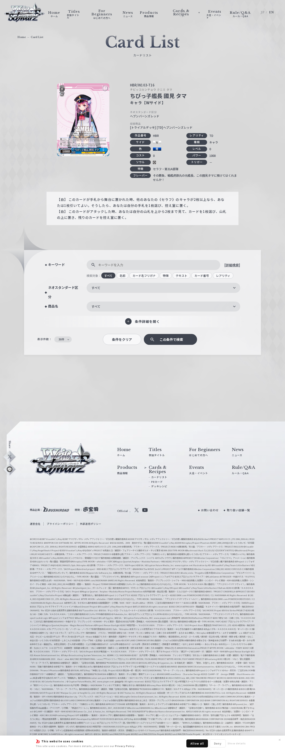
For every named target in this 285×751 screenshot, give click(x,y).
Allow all (197, 743)
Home (21, 37)
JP (262, 12)
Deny (218, 743)
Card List (37, 37)
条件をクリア (122, 339)
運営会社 (35, 523)
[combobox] (163, 288)
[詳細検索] (232, 265)
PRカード (157, 481)
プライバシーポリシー (60, 523)
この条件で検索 (171, 339)
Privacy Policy (125, 746)
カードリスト (159, 477)
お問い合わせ (209, 510)
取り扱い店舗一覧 (238, 510)
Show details (237, 743)
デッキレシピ (159, 486)
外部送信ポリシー (90, 523)
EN (271, 12)
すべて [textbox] (96, 288)
